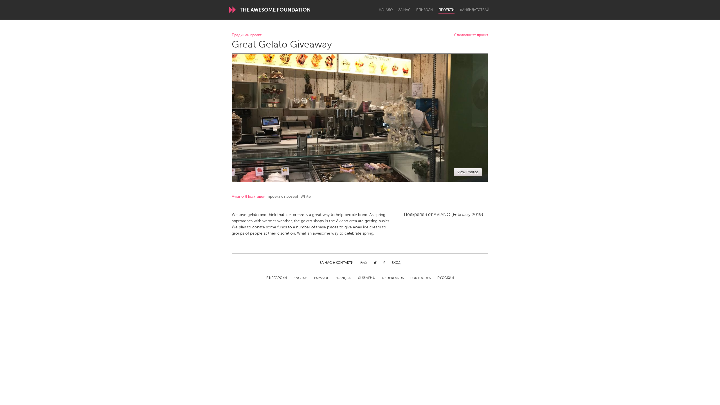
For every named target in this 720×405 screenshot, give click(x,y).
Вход (396, 263)
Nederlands (393, 278)
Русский (445, 278)
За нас (404, 10)
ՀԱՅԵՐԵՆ (366, 278)
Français (343, 278)
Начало (386, 10)
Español (321, 278)
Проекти (446, 10)
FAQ (363, 263)
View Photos (467, 172)
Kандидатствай (474, 10)
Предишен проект (247, 35)
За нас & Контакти (337, 263)
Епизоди (424, 10)
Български (276, 278)
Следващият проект (471, 35)
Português (420, 278)
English (300, 278)
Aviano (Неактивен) (249, 196)
